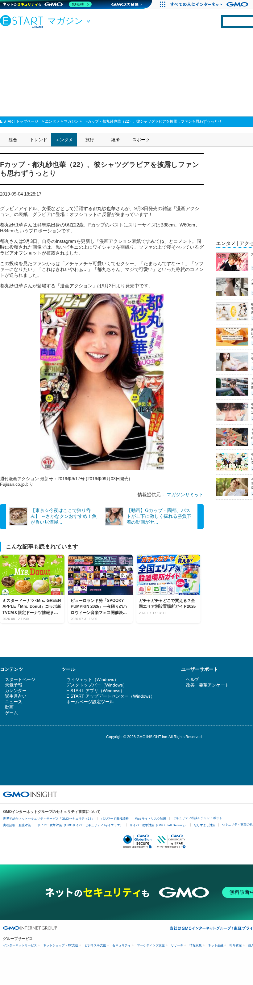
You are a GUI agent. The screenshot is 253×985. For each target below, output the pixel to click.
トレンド (38, 139)
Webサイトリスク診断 (150, 818)
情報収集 (195, 945)
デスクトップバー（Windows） (96, 685)
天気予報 (13, 685)
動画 (9, 707)
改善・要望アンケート (207, 685)
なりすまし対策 (204, 825)
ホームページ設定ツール (90, 701)
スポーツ (141, 139)
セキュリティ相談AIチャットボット (197, 818)
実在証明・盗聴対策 (17, 825)
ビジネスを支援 (95, 945)
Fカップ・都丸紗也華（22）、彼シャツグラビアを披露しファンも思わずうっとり (153, 121)
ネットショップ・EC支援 (60, 945)
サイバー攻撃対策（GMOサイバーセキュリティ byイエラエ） (80, 825)
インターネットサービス (20, 945)
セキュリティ (121, 945)
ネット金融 (215, 945)
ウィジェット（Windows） (92, 679)
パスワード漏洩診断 (115, 818)
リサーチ (177, 945)
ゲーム (11, 712)
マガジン (71, 121)
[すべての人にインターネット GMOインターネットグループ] (210, 4)
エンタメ (52, 121)
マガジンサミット (185, 494)
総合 (13, 139)
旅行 (89, 139)
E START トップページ (19, 121)
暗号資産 (236, 945)
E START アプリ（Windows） (95, 690)
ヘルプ (192, 679)
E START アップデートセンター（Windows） (110, 696)
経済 (115, 139)
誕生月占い (16, 696)
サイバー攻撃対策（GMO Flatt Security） (158, 825)
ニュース (13, 701)
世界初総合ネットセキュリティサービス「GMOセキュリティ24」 (48, 818)
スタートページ (20, 679)
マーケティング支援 (151, 945)
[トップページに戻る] (23, 21)
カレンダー (16, 690)
